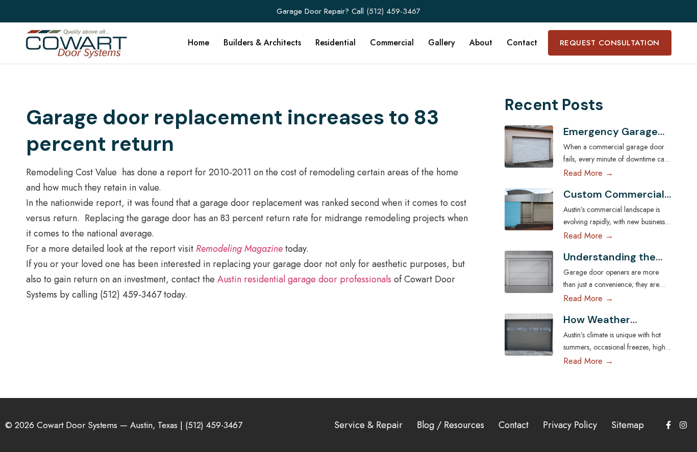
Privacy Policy (570, 425)
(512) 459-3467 (393, 11)
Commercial (392, 42)
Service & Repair (368, 425)
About (480, 42)
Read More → (588, 173)
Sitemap (627, 425)
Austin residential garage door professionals (303, 279)
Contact (522, 42)
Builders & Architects (262, 42)
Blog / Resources (450, 425)
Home (198, 42)
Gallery (441, 42)
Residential (335, 42)
